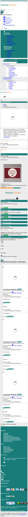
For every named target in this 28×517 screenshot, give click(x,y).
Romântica (11, 76)
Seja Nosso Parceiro (8, 441)
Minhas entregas (8, 19)
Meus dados (7, 17)
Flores (10, 87)
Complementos (7, 49)
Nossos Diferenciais (7, 436)
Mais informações (22, 514)
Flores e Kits (6, 32)
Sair (5, 28)
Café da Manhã (12, 68)
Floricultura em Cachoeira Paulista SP (12, 438)
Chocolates (11, 69)
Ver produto (6, 302)
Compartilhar (6, 137)
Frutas (10, 71)
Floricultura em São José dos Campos (11, 439)
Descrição (5, 141)
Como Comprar (7, 448)
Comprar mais (4, 188)
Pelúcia (10, 88)
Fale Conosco (6, 452)
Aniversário (12, 67)
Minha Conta (6, 446)
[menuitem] (15, 31)
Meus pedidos (7, 21)
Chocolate (11, 84)
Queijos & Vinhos (13, 75)
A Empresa (5, 433)
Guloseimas (12, 72)
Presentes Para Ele (8, 47)
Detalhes (20, 289)
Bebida (10, 83)
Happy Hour (12, 73)
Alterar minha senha (8, 25)
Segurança (5, 434)
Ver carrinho (10, 188)
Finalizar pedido (16, 188)
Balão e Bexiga (12, 82)
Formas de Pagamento (8, 449)
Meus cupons (6, 23)
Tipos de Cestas (7, 34)
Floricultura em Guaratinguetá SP (11, 437)
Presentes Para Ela (8, 46)
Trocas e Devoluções (8, 450)
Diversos (11, 86)
